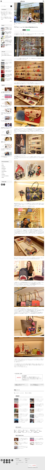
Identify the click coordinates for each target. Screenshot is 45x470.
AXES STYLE (7, 18)
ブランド (38, 430)
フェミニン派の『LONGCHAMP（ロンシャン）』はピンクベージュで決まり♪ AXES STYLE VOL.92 (6, 149)
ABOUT (26, 460)
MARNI (3, 177)
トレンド (28, 431)
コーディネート (26, 430)
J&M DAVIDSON (4, 171)
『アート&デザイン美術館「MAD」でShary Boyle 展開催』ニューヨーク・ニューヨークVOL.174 (8, 75)
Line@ (2, 184)
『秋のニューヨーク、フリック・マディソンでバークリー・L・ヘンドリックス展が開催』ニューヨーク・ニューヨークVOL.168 (39, 421)
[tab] (24, 30)
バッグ (16, 430)
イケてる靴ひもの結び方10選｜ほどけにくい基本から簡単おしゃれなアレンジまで (6, 92)
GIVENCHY (3, 174)
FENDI (3, 165)
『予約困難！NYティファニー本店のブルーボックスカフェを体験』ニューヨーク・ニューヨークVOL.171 (23, 416)
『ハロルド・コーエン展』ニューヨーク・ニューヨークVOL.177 (8, 63)
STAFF (26, 462)
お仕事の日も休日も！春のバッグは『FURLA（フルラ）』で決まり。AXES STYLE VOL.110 (6, 113)
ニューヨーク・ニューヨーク (27, 432)
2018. (14, 26)
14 (16, 26)
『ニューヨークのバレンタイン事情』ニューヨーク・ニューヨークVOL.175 (8, 71)
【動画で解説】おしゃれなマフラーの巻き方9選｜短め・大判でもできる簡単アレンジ (6, 128)
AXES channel (36, 432)
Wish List (39, 23)
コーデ (20, 430)
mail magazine (4, 184)
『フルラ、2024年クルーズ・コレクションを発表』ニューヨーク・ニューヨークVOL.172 (39, 410)
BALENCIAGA (4, 168)
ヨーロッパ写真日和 (18, 432)
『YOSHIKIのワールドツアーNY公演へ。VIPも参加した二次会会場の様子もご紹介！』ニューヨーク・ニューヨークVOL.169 (23, 421)
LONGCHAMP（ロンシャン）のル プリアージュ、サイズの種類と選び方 (6, 156)
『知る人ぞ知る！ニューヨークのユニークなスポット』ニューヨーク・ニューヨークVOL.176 (8, 67)
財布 (15, 431)
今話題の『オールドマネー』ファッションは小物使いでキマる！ (6, 142)
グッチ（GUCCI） (35, 431)
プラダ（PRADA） (21, 431)
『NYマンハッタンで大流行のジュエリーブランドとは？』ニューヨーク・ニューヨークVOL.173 (8, 79)
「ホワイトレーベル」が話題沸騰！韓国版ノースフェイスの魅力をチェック (6, 135)
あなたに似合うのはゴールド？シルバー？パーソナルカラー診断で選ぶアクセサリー (6, 121)
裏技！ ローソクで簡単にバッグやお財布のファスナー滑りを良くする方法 (6, 106)
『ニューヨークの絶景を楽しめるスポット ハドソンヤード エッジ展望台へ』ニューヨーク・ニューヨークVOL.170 (39, 416)
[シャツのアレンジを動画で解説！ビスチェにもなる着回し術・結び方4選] (6, 96)
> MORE (11, 21)
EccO (41, 431)
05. (15, 26)
